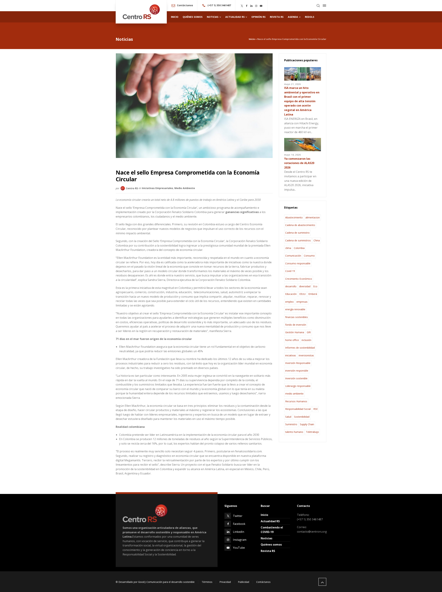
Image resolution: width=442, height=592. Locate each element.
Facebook (239, 524)
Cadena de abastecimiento (300, 225)
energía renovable (295, 309)
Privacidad (225, 582)
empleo (289, 301)
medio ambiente (294, 393)
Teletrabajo (312, 432)
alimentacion (312, 217)
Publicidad (243, 582)
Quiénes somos (271, 544)
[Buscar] (318, 5)
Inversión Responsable (297, 363)
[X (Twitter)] (242, 5)
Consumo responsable (297, 263)
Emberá (312, 294)
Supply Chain (307, 424)
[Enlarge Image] (194, 105)
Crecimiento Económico (298, 278)
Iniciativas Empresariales (157, 188)
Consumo (309, 255)
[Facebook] (246, 5)
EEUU (302, 294)
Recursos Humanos (296, 401)
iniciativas (290, 355)
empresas (302, 301)
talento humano (294, 432)
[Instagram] (256, 5)
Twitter (237, 516)
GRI (309, 332)
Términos (207, 582)
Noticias (266, 538)
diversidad (304, 286)
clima (288, 248)
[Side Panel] (323, 5)
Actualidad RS (270, 521)
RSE (315, 409)
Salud (288, 416)
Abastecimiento (294, 217)
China (317, 240)
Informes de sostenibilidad (300, 347)
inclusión (306, 340)
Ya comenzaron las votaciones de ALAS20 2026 (299, 163)
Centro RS (132, 188)
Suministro (291, 424)
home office (292, 340)
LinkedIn (238, 532)
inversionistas (306, 355)
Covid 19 (290, 271)
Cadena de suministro (297, 232)
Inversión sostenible (296, 378)
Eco (315, 286)
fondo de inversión (295, 324)
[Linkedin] (251, 5)
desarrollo (290, 286)
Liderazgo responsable (298, 386)
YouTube (239, 548)
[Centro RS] (141, 11)
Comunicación (293, 255)
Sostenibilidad (301, 416)
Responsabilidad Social (298, 409)
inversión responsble (296, 370)
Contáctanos (185, 5)
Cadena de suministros (298, 240)
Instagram (239, 540)
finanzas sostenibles (296, 317)
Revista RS (268, 551)
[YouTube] (261, 5)
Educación (291, 294)
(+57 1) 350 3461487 (219, 5)
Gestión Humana (294, 332)
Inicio (252, 39)
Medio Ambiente (184, 188)
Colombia (299, 248)
